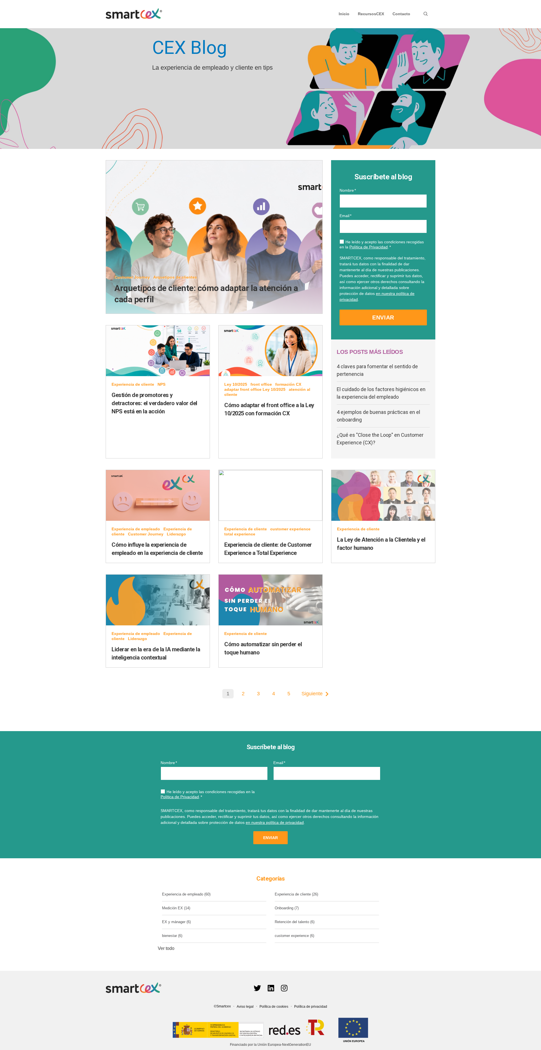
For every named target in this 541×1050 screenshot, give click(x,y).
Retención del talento (294, 922)
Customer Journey (132, 277)
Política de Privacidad (368, 247)
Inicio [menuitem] (344, 14)
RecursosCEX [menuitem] (371, 14)
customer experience (290, 529)
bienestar (172, 936)
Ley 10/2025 (235, 384)
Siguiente (312, 693)
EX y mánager (176, 922)
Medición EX (176, 908)
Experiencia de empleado (136, 529)
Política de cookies (274, 1007)
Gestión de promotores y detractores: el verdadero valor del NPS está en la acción (154, 403)
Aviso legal (245, 1007)
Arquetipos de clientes (175, 277)
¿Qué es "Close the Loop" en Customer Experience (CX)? (380, 438)
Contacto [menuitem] (401, 14)
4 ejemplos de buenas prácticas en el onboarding (378, 416)
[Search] (426, 14)
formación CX (288, 384)
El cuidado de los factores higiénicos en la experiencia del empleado (381, 393)
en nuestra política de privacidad (275, 822)
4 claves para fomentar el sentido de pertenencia (377, 370)
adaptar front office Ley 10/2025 (254, 389)
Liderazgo (176, 534)
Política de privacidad (310, 1007)
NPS (161, 384)
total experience (239, 534)
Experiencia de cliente (133, 384)
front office (261, 384)
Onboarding (287, 908)
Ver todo (166, 948)
